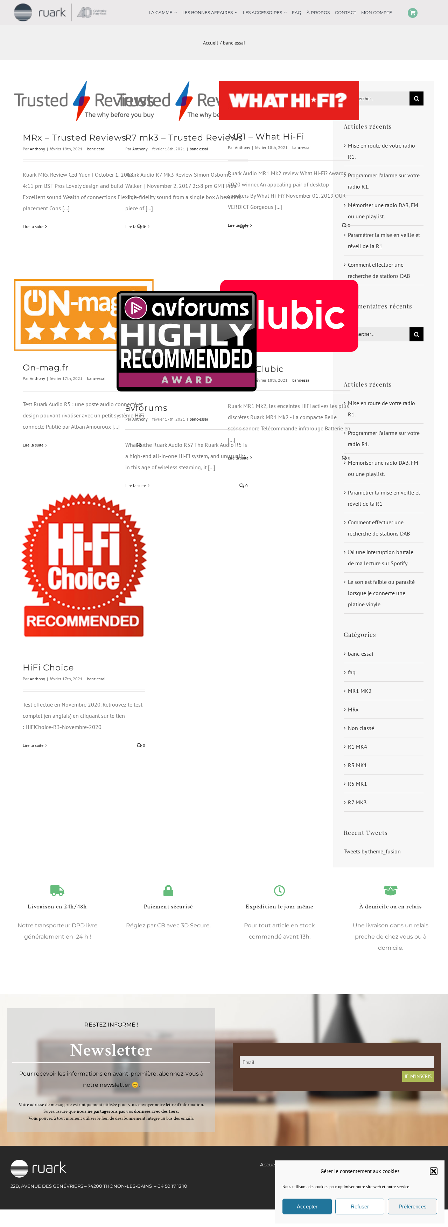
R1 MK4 (357, 746)
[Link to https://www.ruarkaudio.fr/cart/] (413, 13)
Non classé (361, 727)
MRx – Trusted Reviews (74, 137)
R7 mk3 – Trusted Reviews (184, 137)
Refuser (360, 1206)
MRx (353, 709)
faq (352, 672)
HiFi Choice (48, 667)
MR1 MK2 (360, 690)
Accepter (307, 1206)
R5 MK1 (357, 783)
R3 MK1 (357, 765)
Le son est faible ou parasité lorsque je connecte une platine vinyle (381, 593)
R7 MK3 (357, 802)
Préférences (413, 1206)
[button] (433, 1171)
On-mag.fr (46, 367)
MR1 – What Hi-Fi (266, 136)
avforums (146, 408)
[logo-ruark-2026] (60, 6)
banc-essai (96, 148)
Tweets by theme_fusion (372, 851)
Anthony (37, 148)
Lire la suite (33, 226)
